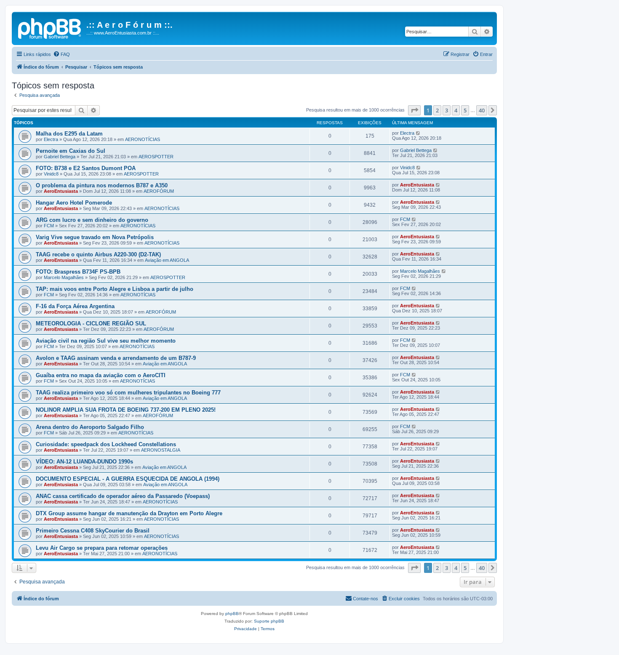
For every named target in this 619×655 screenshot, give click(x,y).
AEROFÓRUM (159, 191)
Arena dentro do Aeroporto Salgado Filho (90, 427)
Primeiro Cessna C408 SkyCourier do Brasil (92, 530)
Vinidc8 (51, 173)
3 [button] (446, 110)
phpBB (232, 613)
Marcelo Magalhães (64, 277)
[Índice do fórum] (50, 27)
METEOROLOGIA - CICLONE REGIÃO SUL (91, 323)
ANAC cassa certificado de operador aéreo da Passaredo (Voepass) (123, 496)
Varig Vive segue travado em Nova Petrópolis (95, 237)
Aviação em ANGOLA (167, 260)
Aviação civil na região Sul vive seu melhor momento (106, 341)
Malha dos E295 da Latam (69, 133)
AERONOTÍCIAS (142, 139)
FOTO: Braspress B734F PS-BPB (78, 272)
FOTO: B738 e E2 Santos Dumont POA (86, 168)
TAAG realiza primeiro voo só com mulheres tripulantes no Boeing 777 (128, 392)
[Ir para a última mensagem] (418, 133)
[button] (414, 110)
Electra (51, 139)
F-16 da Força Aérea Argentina (75, 306)
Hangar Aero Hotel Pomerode (74, 203)
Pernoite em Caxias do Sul (70, 151)
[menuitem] (61, 54)
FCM (49, 225)
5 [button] (465, 110)
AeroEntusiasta (61, 191)
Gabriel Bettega (59, 156)
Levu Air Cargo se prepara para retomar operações (102, 548)
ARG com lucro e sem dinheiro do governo (92, 220)
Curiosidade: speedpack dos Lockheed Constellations (106, 444)
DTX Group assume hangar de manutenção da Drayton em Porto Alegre (129, 513)
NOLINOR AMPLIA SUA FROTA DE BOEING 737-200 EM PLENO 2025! (126, 410)
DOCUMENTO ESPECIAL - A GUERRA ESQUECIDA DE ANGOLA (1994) (127, 479)
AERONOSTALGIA (160, 450)
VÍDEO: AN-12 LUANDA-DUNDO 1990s (84, 461)
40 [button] (482, 110)
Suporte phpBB (269, 621)
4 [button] (455, 110)
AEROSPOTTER (156, 156)
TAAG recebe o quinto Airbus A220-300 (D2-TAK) (98, 254)
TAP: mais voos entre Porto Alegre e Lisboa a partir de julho (114, 289)
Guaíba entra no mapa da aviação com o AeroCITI (100, 375)
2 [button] (437, 110)
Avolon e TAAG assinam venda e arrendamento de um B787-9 (116, 358)
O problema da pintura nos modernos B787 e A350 (102, 185)
